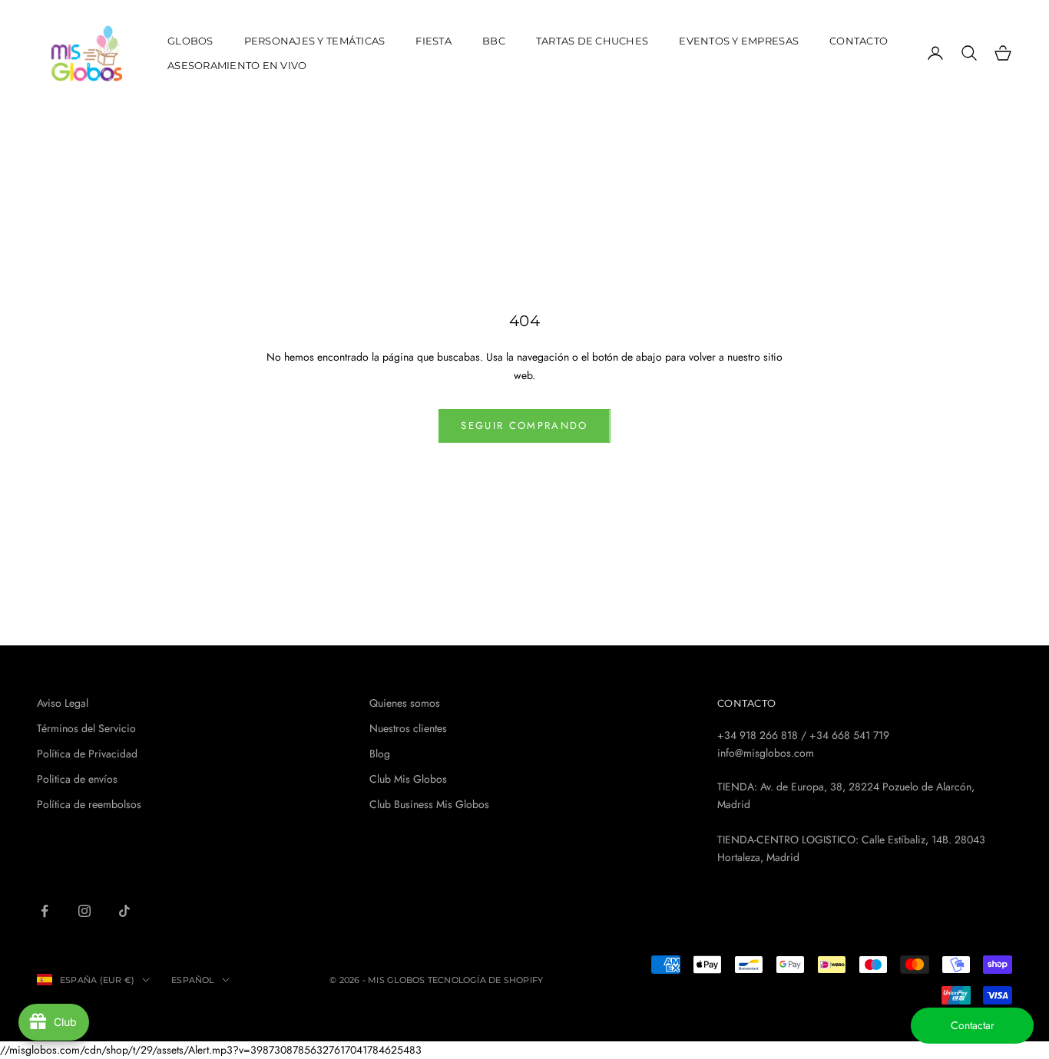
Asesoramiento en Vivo (237, 65)
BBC (493, 41)
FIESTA (433, 41)
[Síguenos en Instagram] (84, 911)
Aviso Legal (62, 703)
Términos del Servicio (86, 728)
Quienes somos (404, 703)
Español (192, 980)
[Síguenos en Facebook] (44, 911)
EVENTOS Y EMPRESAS (739, 41)
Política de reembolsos (89, 804)
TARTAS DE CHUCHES (592, 41)
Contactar (972, 1025)
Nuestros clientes (408, 728)
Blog (379, 753)
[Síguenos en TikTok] (124, 911)
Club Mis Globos (408, 779)
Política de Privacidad (87, 753)
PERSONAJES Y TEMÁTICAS (315, 41)
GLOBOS (190, 41)
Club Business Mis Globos (429, 804)
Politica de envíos (77, 779)
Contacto (858, 41)
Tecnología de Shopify (486, 980)
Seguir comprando (524, 425)
